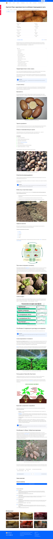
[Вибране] (46, 0)
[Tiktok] (19, 1)
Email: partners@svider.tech (37, 536)
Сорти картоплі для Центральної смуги (36, 469)
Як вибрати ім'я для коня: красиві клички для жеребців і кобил (25, 493)
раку (23, 142)
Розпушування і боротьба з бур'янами (22, 63)
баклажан (20, 240)
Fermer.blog (7, 3)
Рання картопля (20, 9)
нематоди (25, 142)
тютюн (17, 240)
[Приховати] (46, 48)
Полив (17, 346)
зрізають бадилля (26, 433)
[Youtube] (13, 1)
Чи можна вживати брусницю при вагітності (23, 507)
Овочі (25, 470)
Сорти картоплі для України (20, 470)
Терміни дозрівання (20, 53)
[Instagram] (17, 1)
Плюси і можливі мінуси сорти (21, 54)
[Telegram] (16, 1)
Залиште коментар (21, 481)
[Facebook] (14, 1)
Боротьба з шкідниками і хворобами (22, 64)
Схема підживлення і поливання (21, 62)
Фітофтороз (20, 413)
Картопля (11, 9)
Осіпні (28, 470)
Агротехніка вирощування (20, 55)
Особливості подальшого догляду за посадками (23, 61)
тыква (19, 231)
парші (21, 142)
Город (8, 9)
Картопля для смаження (21, 469)
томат (40, 239)
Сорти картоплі (15, 9)
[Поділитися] (42, 40)
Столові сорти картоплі (28, 469)
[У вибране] (17, 513)
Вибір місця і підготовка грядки (21, 56)
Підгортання (31, 380)
